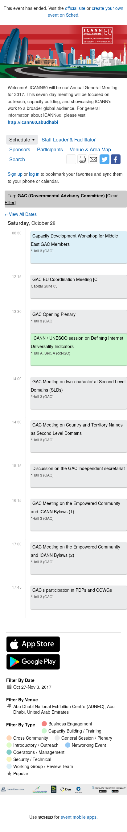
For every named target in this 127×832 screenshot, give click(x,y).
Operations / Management (38, 752)
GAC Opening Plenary (53, 317)
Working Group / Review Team (43, 766)
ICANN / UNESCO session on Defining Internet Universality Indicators (77, 345)
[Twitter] (104, 159)
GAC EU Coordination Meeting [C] (65, 282)
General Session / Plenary (86, 738)
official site (75, 8)
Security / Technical (32, 759)
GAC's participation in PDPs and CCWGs (71, 593)
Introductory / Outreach (36, 745)
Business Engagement (70, 723)
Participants (50, 149)
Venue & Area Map (90, 149)
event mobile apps (78, 817)
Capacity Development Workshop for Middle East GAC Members (74, 243)
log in (34, 174)
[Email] (93, 159)
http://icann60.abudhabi (33, 122)
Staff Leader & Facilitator (69, 139)
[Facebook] (116, 159)
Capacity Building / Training (74, 730)
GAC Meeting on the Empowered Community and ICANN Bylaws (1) (75, 510)
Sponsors (19, 149)
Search (17, 159)
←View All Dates (21, 214)
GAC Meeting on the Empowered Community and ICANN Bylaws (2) (75, 554)
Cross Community (30, 738)
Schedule (19, 139)
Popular (20, 773)
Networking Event (89, 745)
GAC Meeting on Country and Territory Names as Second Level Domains (77, 432)
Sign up (15, 174)
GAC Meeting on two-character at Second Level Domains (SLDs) (78, 388)
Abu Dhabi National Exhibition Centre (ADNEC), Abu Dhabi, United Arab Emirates (64, 709)
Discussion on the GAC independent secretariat (78, 471)
